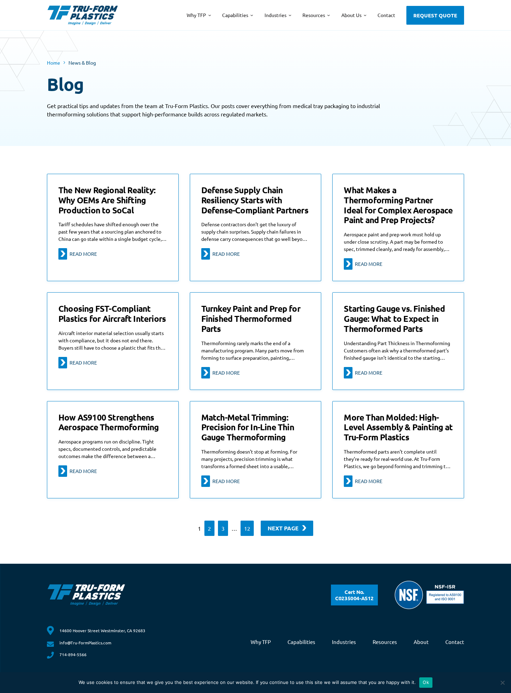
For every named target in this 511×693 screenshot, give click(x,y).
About (421, 641)
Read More (83, 254)
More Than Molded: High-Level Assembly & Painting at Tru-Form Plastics (398, 427)
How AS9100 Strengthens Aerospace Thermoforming (108, 423)
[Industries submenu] (290, 15)
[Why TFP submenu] (209, 15)
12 (247, 528)
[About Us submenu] (365, 15)
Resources (385, 641)
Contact (454, 641)
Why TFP (261, 641)
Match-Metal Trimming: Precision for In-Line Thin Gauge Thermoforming (247, 427)
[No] (502, 682)
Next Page (283, 528)
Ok (426, 682)
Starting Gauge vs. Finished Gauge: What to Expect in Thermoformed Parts (394, 319)
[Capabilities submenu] (251, 15)
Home (53, 62)
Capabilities (301, 641)
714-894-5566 (73, 654)
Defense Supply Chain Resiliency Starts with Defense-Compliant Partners (254, 200)
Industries (344, 641)
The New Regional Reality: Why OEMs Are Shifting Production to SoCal (106, 200)
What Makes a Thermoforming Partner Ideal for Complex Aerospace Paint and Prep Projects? (398, 205)
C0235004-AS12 (354, 595)
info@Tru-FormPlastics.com (85, 642)
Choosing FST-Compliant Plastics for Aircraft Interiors (112, 314)
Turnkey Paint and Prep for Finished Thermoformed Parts (250, 319)
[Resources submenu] (328, 15)
